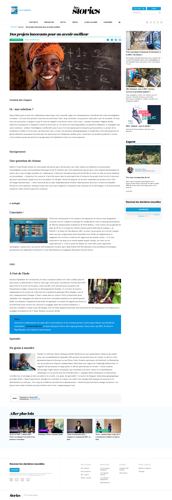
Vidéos (75, 22)
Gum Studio (34, 495)
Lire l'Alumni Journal (104, 474)
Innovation (49, 22)
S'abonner (108, 22)
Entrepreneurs (16, 40)
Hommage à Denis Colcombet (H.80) (50, 434)
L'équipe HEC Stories (124, 469)
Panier (154, 8)
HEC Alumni (123, 473)
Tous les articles (32, 40)
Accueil (20, 27)
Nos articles (85, 468)
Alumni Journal (86, 478)
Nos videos (85, 475)
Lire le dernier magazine (105, 469)
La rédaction (34, 399)
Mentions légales (145, 468)
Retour (14, 27)
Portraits (33, 22)
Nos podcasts (86, 471)
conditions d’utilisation (34, 475)
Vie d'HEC (14, 430)
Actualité (44, 430)
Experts (130, 141)
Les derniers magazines (104, 478)
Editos (63, 22)
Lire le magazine (24, 10)
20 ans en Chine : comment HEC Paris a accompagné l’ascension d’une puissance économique (22, 436)
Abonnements (105, 483)
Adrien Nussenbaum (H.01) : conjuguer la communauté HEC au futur (78, 436)
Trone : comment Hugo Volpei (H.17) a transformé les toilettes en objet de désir (108, 436)
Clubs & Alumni (90, 22)
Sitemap (141, 471)
